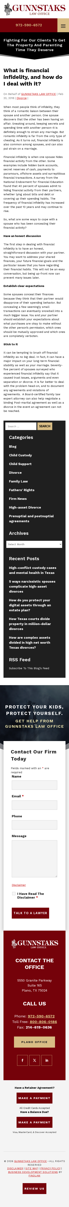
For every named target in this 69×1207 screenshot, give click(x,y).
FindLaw (34, 1175)
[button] (63, 26)
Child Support (20, 464)
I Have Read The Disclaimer (30, 895)
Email (18, 796)
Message (19, 836)
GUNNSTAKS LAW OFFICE (38, 94)
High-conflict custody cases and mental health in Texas (32, 570)
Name (16, 776)
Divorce (22, 98)
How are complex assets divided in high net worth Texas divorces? (29, 642)
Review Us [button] (34, 1188)
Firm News (18, 499)
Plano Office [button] (34, 1042)
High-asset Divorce (25, 507)
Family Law (18, 481)
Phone (17, 816)
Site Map (31, 1168)
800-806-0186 (43, 1021)
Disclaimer (19, 885)
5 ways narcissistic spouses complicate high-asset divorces (32, 586)
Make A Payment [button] (34, 1098)
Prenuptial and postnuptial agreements (31, 518)
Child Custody (20, 455)
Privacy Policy (50, 1168)
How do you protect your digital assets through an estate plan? (30, 605)
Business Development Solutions (33, 1172)
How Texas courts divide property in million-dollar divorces (30, 624)
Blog (12, 446)
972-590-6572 (29, 25)
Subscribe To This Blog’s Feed (29, 668)
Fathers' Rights (21, 490)
